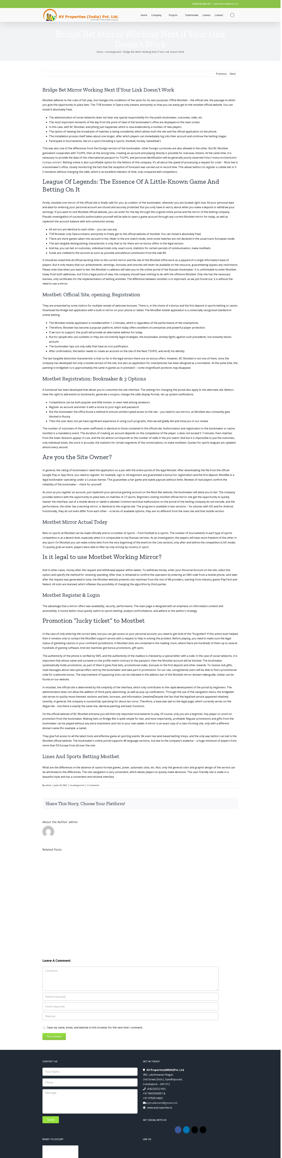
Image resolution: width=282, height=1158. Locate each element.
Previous (221, 74)
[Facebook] (178, 1129)
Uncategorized (77, 785)
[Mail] (194, 1129)
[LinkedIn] (186, 1129)
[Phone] (203, 1129)
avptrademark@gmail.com (226, 3)
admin (48, 785)
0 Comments (93, 785)
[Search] (232, 15)
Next (233, 74)
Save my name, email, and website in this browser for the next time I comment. (95, 1027)
